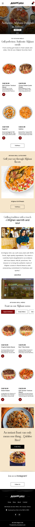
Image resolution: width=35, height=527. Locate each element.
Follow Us (17, 484)
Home (9, 502)
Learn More (17, 275)
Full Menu (17, 145)
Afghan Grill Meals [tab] (8, 311)
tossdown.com (21, 525)
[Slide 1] (17, 33)
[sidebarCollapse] (3, 3)
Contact (25, 502)
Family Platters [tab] (22, 311)
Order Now (17, 446)
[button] (3, 94)
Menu (14, 502)
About (19, 502)
